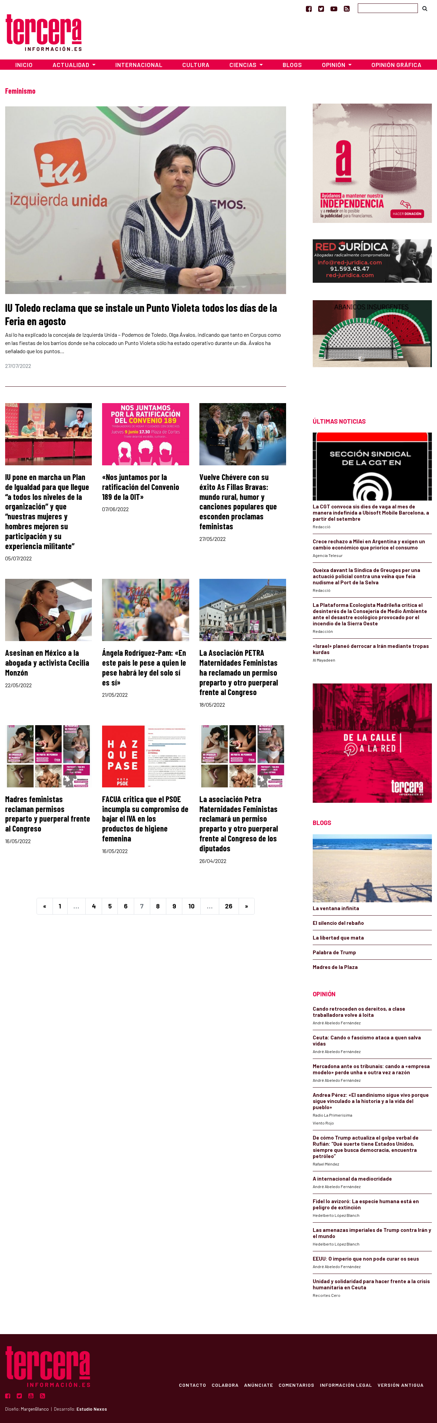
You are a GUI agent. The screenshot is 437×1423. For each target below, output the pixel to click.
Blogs (292, 64)
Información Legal (346, 1384)
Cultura (196, 64)
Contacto (192, 1384)
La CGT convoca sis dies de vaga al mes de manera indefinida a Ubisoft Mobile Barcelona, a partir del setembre (371, 512)
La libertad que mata (338, 937)
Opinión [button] (334, 64)
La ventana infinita (336, 908)
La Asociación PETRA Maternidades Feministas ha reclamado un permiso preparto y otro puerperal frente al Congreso (238, 672)
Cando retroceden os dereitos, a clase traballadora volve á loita (359, 1012)
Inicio (24, 64)
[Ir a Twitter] (321, 8)
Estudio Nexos (91, 1409)
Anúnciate (258, 1384)
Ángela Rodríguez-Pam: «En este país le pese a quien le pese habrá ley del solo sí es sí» (144, 667)
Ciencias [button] (243, 64)
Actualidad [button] (72, 64)
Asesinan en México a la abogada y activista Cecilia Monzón (47, 662)
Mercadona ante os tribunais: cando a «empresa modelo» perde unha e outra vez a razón (371, 1069)
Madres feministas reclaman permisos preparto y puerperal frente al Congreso (47, 813)
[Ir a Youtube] (333, 8)
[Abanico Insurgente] (372, 346)
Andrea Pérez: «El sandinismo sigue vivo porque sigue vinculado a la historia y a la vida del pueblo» (371, 1101)
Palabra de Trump (334, 952)
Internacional (139, 64)
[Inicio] (43, 31)
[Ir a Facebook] (309, 8)
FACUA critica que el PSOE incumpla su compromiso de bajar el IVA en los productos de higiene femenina (145, 818)
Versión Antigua (401, 1384)
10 (191, 906)
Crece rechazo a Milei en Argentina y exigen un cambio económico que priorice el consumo (369, 544)
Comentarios (296, 1384)
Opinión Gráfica (396, 64)
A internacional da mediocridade (352, 1178)
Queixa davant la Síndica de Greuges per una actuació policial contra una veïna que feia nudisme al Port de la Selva (366, 576)
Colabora (225, 1384)
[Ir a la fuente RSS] (347, 8)
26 (228, 906)
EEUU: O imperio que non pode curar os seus (366, 1258)
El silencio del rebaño (338, 923)
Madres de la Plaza (335, 967)
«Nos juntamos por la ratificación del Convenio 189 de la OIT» (140, 487)
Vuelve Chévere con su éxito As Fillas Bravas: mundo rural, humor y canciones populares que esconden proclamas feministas (238, 501)
